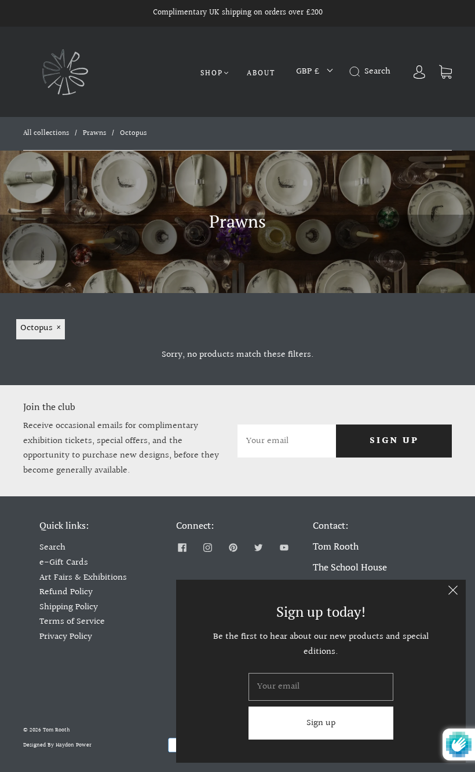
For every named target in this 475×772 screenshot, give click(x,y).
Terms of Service (72, 621)
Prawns (94, 133)
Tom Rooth (56, 729)
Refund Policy (66, 592)
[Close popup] (453, 592)
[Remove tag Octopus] (40, 329)
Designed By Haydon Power (57, 744)
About (261, 72)
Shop (211, 72)
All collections (46, 133)
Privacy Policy (65, 637)
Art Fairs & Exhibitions (83, 577)
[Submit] (356, 71)
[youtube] (284, 547)
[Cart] (445, 71)
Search (52, 547)
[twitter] (258, 547)
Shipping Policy (68, 607)
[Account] (419, 71)
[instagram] (207, 547)
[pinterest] (233, 547)
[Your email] (286, 441)
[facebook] (182, 547)
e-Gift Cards (63, 562)
